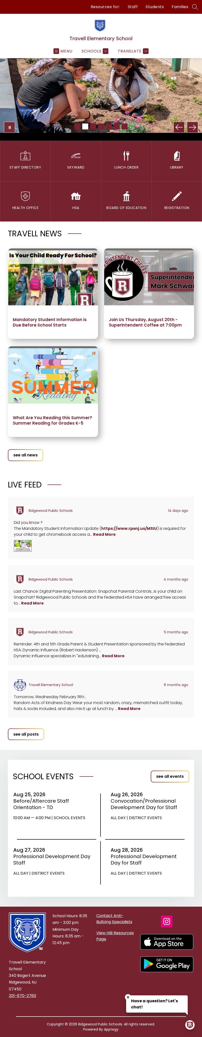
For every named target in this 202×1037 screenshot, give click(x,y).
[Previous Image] (179, 127)
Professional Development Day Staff (51, 859)
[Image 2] (85, 126)
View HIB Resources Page (115, 936)
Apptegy (111, 1029)
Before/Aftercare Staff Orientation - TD (41, 804)
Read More (104, 534)
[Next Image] (192, 127)
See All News (25, 455)
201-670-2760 (22, 996)
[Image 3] (93, 126)
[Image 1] (77, 126)
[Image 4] (101, 126)
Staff (133, 7)
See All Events (170, 776)
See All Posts (26, 734)
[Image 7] (125, 126)
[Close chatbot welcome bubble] (128, 997)
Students (155, 7)
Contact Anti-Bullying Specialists (114, 919)
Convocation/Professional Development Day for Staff (145, 804)
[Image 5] (109, 126)
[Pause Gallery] (9, 127)
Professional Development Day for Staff (144, 859)
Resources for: (105, 7)
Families (180, 7)
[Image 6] (117, 126)
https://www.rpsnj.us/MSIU (129, 528)
